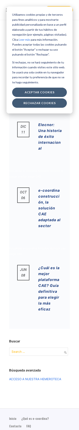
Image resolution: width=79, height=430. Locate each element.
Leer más (24, 39)
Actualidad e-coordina (23, 170)
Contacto (15, 426)
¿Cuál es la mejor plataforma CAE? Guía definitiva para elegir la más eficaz (49, 288)
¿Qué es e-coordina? (35, 418)
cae (63, 248)
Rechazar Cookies (39, 103)
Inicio (12, 418)
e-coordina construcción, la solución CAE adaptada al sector (49, 208)
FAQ (28, 426)
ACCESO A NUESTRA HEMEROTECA (35, 379)
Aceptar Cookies (39, 92)
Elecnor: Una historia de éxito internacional (50, 136)
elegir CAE (34, 176)
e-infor (23, 176)
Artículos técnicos (49, 170)
